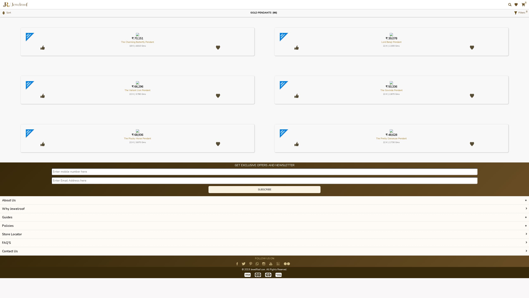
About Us (9, 200)
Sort (8, 12)
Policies (8, 226)
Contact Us (10, 251)
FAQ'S (6, 243)
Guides (7, 217)
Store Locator (12, 234)
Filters (521, 12)
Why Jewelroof (13, 209)
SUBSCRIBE (264, 189)
